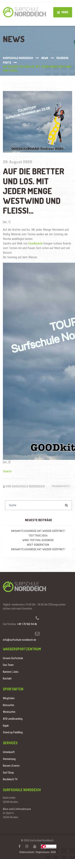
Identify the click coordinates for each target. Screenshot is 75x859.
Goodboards (35, 243)
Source (7, 471)
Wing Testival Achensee (38, 540)
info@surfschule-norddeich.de (19, 639)
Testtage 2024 (38, 535)
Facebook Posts (61, 486)
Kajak (6, 725)
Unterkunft (9, 752)
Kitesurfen (8, 705)
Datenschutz (26, 852)
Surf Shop (8, 772)
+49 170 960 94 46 (27, 624)
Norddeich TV (10, 779)
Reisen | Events (11, 765)
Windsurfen (9, 711)
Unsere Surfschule (13, 658)
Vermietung (9, 759)
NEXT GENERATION (38, 544)
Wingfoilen (9, 698)
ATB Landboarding (12, 718)
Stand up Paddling (13, 732)
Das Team (8, 664)
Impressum (42, 852)
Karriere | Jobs (10, 671)
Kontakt (7, 678)
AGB (53, 852)
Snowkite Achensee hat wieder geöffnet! (38, 530)
